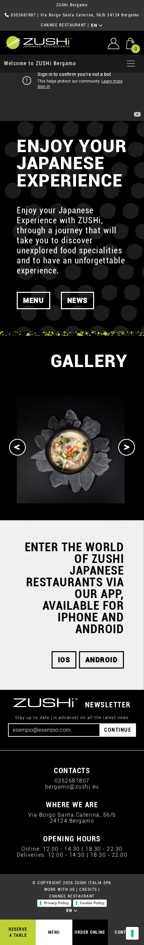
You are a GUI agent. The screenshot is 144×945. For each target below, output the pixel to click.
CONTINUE (117, 730)
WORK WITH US (59, 889)
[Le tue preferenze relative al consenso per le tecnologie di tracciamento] (132, 933)
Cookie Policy (92, 903)
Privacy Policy (56, 903)
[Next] (126, 447)
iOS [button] (64, 660)
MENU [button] (33, 301)
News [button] (77, 301)
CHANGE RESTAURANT (63, 25)
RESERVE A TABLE (18, 932)
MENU (54, 932)
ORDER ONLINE (90, 932)
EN (95, 25)
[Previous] (17, 447)
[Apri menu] (131, 63)
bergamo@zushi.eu (72, 787)
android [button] (101, 660)
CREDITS (88, 889)
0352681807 (23, 15)
